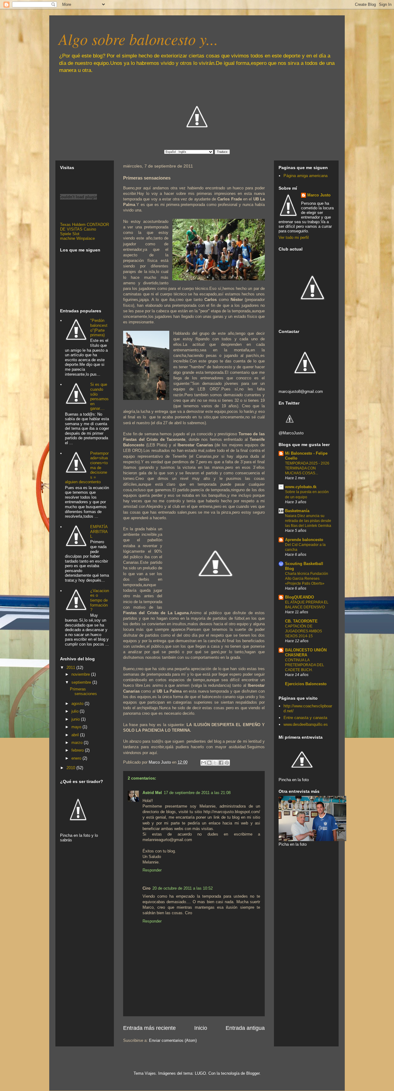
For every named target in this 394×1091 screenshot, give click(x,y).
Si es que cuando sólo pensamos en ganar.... (99, 396)
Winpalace (85, 238)
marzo (77, 742)
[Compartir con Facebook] (221, 763)
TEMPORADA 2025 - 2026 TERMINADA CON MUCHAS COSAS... (307, 468)
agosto (78, 703)
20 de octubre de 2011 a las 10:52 (182, 888)
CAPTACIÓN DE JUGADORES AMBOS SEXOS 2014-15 (303, 631)
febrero (78, 750)
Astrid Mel (152, 792)
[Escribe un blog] (209, 763)
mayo (76, 727)
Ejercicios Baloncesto (306, 684)
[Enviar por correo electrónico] (203, 763)
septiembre (81, 682)
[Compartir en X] (215, 763)
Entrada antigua (245, 1028)
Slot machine (69, 236)
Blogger (252, 1073)
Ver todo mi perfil (294, 237)
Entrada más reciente (149, 1028)
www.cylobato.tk (300, 486)
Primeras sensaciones (83, 691)
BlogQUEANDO (299, 597)
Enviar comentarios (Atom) (173, 1040)
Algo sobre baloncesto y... (138, 38)
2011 (71, 667)
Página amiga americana (305, 175)
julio (75, 711)
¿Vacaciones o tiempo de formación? (99, 600)
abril (75, 735)
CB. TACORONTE (301, 621)
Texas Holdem (73, 224)
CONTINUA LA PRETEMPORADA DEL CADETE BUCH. (304, 665)
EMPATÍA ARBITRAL (99, 531)
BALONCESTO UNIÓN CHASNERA (306, 652)
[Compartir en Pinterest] (227, 763)
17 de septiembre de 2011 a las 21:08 (197, 792)
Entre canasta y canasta (305, 717)
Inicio (200, 1028)
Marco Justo (319, 195)
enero (76, 758)
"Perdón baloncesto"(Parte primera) (98, 327)
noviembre (81, 674)
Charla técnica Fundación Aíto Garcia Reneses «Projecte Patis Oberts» (306, 578)
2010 (71, 767)
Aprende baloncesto (304, 539)
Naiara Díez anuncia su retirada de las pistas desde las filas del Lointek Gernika (308, 521)
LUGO (200, 1073)
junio (76, 719)
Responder (152, 870)
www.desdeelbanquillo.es (305, 724)
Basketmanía (297, 510)
